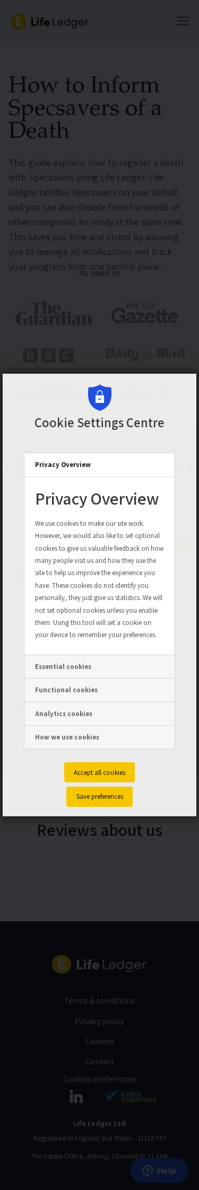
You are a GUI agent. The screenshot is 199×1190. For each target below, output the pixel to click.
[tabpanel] (99, 566)
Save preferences (99, 796)
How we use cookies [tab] (67, 737)
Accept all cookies (99, 772)
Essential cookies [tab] (63, 666)
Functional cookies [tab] (66, 689)
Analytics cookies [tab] (63, 713)
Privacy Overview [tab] (63, 464)
